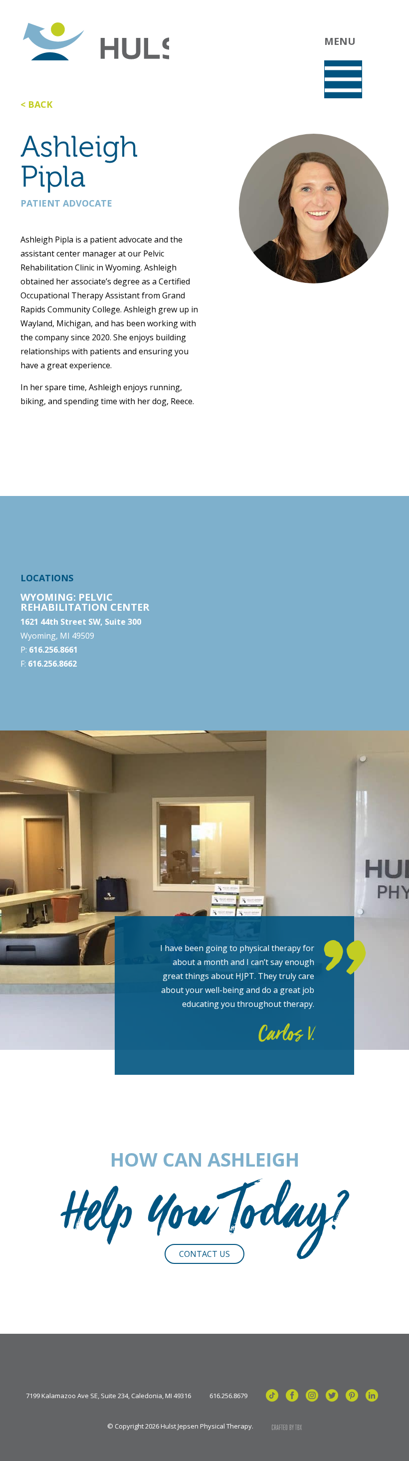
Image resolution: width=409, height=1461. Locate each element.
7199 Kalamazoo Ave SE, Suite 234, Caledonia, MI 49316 (108, 1396)
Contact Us (204, 1253)
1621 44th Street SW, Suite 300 (80, 621)
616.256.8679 (228, 1396)
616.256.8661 (53, 649)
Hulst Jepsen (94, 41)
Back (40, 104)
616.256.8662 (52, 663)
